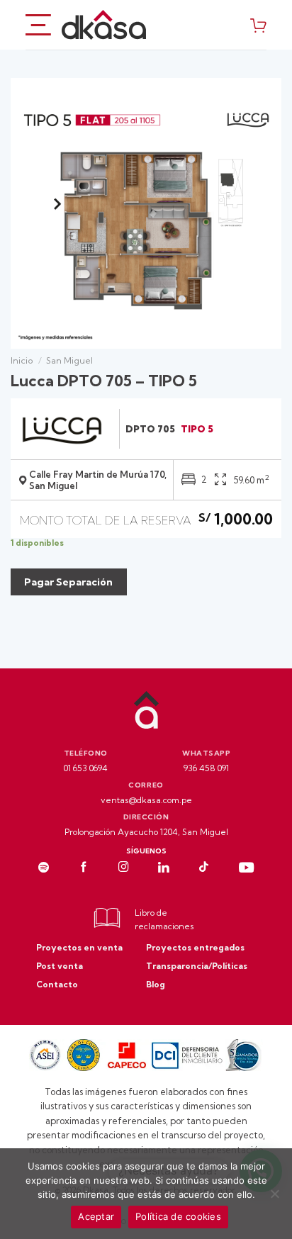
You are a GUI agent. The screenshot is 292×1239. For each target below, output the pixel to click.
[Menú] (38, 24)
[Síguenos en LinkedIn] (163, 868)
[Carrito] (258, 25)
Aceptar (96, 1216)
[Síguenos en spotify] (43, 868)
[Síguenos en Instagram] (123, 868)
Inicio (22, 360)
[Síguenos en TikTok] (203, 868)
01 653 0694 (86, 768)
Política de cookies (178, 1216)
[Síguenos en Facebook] (84, 868)
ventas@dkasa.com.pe (146, 800)
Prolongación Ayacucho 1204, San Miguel (146, 831)
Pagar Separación (68, 582)
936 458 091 (206, 768)
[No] (274, 1198)
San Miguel (69, 360)
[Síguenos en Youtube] (246, 868)
